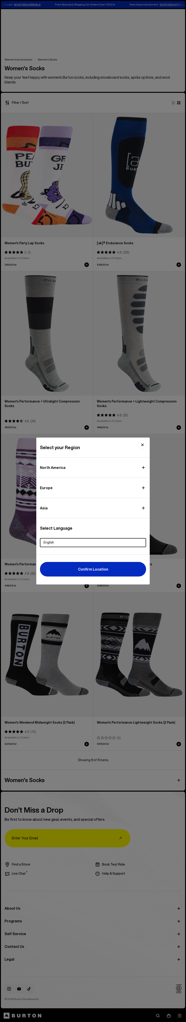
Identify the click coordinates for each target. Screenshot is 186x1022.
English (49, 542)
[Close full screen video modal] (142, 444)
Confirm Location (93, 569)
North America (53, 467)
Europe (46, 488)
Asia (44, 508)
